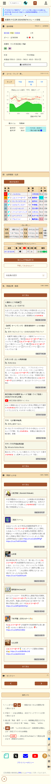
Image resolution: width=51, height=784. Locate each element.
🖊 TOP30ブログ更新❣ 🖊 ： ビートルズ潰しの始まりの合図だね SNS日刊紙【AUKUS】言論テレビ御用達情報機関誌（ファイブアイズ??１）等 (26, 12)
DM (19, 773)
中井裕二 (35, 205)
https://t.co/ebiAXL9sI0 (15, 654)
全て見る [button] (25, 295)
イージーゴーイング (19, 212)
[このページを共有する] (4, 779)
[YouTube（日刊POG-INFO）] (35, 756)
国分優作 (35, 208)
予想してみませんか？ (25, 266)
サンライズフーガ (19, 201)
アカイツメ (16, 219)
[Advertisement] (25, 150)
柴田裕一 (35, 198)
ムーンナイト (17, 215)
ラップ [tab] (9, 82)
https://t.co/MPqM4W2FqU (17, 606)
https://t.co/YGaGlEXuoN (16, 576)
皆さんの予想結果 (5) (26, 260)
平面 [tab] (20, 82)
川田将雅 (35, 194)
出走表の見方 (11, 275)
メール (28, 773)
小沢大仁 (35, 212)
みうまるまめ (9, 251)
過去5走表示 (14, 182)
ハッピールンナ (18, 208)
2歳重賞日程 (26, 65)
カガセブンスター (19, 205)
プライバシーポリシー (25, 762)
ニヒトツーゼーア (19, 198)
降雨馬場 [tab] (30, 83)
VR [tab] (42, 82)
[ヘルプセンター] (44, 755)
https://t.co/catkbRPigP (32, 539)
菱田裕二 (35, 201)
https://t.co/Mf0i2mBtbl (15, 630)
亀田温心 (35, 219)
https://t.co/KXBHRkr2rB (20, 651)
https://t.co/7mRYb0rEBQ (16, 541)
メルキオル (16, 194)
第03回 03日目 (12, 33)
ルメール (35, 215)
